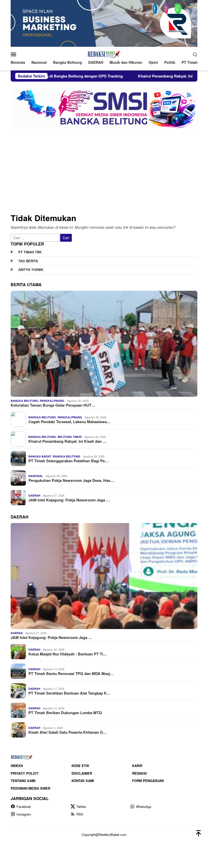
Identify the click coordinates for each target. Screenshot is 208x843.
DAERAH (34, 495)
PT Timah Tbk (30, 252)
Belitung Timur (70, 437)
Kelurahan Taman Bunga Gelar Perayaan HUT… (53, 405)
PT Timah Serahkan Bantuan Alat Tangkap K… (69, 693)
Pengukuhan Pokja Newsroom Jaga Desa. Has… (71, 480)
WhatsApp (143, 806)
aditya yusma (30, 269)
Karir (137, 765)
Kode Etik (80, 765)
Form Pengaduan (148, 780)
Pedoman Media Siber (30, 788)
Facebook (23, 806)
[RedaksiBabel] (103, 53)
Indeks (17, 765)
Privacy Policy (25, 773)
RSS (79, 814)
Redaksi (139, 773)
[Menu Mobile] (19, 54)
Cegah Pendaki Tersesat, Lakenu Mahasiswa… (69, 421)
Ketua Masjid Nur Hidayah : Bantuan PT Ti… (67, 654)
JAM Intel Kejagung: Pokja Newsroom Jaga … (69, 500)
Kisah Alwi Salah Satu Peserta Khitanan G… (67, 732)
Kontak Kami (83, 780)
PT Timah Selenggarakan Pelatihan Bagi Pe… (68, 460)
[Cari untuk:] (35, 237)
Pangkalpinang (52, 401)
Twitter (81, 806)
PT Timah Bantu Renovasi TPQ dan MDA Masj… (71, 673)
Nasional (35, 476)
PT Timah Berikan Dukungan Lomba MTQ (65, 712)
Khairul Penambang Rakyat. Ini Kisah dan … (67, 441)
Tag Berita (28, 260)
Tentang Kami (23, 780)
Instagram (23, 814)
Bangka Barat (39, 456)
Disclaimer (82, 773)
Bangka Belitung (24, 401)
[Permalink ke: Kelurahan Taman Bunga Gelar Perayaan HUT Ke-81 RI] (104, 344)
